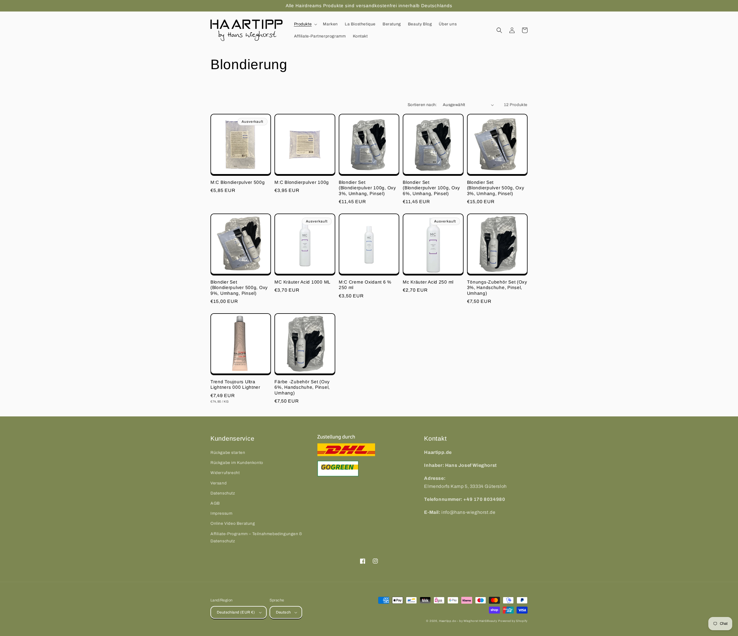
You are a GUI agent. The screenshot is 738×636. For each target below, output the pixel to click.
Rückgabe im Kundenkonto (236, 463)
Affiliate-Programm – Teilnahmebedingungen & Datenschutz (256, 537)
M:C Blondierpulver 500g (237, 182)
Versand (218, 483)
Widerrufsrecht (225, 473)
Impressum (221, 513)
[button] (305, 24)
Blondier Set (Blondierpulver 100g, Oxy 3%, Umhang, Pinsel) (367, 188)
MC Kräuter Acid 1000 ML (302, 282)
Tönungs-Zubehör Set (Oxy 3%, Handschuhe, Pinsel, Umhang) (497, 288)
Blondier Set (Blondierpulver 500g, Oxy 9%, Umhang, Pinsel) (239, 288)
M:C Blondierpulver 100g (301, 182)
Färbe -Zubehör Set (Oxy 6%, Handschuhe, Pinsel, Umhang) (302, 387)
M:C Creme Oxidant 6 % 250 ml (365, 285)
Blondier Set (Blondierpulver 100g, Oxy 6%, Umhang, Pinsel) (431, 188)
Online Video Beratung (232, 523)
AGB (215, 503)
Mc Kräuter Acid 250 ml (428, 282)
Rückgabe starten (227, 452)
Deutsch (283, 612)
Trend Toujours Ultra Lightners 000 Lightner (235, 384)
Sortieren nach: (422, 105)
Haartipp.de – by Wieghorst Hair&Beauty (468, 620)
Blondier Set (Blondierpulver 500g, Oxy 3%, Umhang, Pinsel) (495, 188)
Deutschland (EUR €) (236, 612)
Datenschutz (222, 493)
